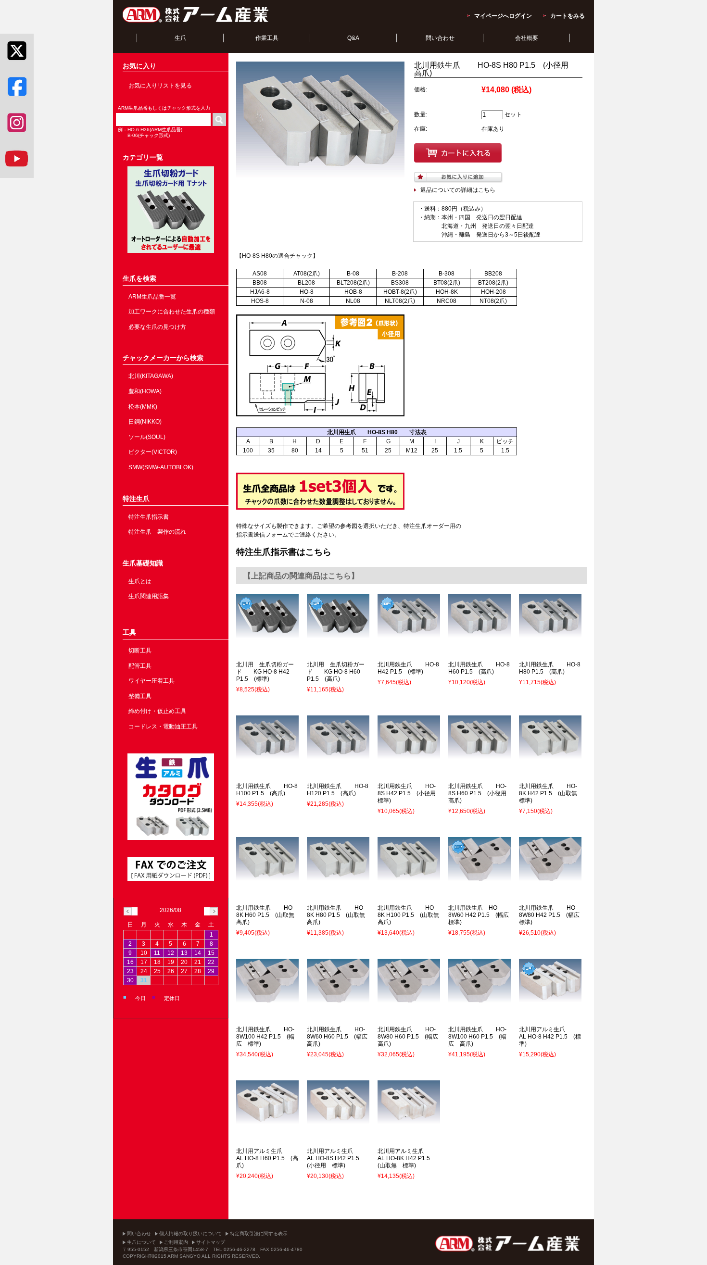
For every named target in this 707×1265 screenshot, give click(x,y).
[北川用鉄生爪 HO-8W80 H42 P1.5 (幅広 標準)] (550, 876)
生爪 (180, 38)
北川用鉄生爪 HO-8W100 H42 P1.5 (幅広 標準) (265, 1036)
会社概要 (526, 38)
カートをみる (567, 16)
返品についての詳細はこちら (457, 190)
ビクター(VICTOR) (152, 452)
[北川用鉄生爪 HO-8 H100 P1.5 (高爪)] (267, 754)
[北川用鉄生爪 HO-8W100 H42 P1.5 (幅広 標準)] (267, 998)
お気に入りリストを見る (160, 85)
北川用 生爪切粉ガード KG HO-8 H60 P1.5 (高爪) (336, 671)
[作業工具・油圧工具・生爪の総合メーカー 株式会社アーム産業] (196, 22)
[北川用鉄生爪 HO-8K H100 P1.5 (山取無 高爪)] (409, 876)
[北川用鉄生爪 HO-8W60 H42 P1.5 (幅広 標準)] (479, 876)
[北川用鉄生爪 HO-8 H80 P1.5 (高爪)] (550, 633)
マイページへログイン (503, 16)
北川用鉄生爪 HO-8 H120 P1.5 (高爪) (337, 790)
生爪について (141, 1242)
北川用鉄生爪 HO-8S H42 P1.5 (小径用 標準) (410, 793)
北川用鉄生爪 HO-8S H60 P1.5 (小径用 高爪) (480, 793)
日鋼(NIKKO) (145, 421)
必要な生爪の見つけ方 (157, 327)
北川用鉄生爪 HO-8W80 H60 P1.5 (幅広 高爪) (411, 1036)
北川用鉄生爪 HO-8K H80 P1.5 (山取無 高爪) (339, 915)
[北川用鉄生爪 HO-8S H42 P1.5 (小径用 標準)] (409, 754)
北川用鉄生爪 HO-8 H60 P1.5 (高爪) (479, 668)
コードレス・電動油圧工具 (163, 726)
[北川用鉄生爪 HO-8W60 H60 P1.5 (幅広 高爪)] (338, 998)
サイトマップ (210, 1242)
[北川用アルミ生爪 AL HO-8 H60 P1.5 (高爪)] (267, 1119)
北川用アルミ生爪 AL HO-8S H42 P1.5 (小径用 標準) (336, 1158)
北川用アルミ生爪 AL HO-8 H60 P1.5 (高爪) (267, 1158)
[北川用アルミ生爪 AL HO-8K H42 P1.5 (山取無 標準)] (409, 1119)
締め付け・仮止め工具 (157, 711)
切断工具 (140, 650)
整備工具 (140, 696)
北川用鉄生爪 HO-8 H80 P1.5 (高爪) (550, 668)
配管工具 (140, 666)
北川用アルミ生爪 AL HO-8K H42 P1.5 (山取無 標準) (407, 1158)
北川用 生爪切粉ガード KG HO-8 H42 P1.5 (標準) (265, 671)
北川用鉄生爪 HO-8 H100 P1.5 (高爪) (267, 790)
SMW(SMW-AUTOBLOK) (160, 467)
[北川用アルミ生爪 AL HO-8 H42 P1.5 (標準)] (550, 998)
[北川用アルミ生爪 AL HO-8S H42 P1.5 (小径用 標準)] (338, 1119)
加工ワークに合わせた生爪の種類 (171, 311)
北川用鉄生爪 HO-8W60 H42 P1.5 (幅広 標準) (481, 915)
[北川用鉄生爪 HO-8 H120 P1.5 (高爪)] (338, 754)
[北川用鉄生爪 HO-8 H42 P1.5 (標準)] (409, 633)
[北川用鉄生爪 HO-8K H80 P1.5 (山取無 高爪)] (338, 876)
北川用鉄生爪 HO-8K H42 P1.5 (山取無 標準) (551, 793)
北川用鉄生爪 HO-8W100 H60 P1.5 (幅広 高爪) (477, 1036)
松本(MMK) (142, 406)
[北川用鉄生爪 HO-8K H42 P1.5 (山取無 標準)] (550, 754)
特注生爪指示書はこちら (283, 552)
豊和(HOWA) (145, 391)
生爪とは (140, 581)
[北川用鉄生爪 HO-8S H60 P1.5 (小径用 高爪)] (479, 754)
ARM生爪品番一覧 (152, 296)
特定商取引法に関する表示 (259, 1233)
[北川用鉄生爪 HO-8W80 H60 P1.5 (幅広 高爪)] (409, 998)
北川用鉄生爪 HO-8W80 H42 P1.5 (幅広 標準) (552, 915)
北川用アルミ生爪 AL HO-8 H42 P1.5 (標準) (550, 1036)
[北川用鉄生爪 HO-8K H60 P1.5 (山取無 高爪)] (267, 876)
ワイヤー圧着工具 (151, 680)
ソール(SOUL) (146, 437)
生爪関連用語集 (148, 596)
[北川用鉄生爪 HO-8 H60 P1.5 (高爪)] (479, 633)
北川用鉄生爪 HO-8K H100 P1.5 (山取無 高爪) (411, 915)
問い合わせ (440, 38)
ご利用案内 (176, 1242)
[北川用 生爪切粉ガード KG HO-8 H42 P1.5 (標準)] (267, 633)
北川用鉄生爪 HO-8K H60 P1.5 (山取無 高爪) (268, 915)
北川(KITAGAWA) (150, 376)
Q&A (353, 38)
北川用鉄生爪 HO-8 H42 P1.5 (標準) (408, 668)
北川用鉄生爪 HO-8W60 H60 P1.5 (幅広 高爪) (340, 1036)
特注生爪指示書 (148, 517)
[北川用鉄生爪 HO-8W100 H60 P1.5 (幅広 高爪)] (479, 998)
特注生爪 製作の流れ (157, 531)
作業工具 (266, 38)
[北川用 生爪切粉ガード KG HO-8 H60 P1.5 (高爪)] (338, 633)
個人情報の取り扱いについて (190, 1233)
